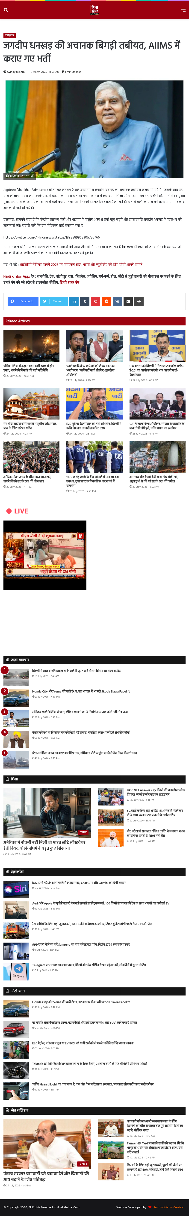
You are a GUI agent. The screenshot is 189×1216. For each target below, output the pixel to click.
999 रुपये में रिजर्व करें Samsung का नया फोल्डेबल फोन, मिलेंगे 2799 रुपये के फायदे (81, 944)
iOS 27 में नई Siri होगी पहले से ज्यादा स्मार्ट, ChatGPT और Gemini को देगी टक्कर (79, 883)
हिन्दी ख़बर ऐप (69, 282)
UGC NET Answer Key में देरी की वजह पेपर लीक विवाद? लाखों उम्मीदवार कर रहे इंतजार (156, 793)
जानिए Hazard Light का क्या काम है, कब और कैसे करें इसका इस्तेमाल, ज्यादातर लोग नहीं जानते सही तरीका (93, 1084)
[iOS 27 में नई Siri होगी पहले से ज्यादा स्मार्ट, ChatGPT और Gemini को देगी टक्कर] (16, 889)
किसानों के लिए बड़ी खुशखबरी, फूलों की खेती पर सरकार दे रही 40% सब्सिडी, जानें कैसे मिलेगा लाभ (155, 1168)
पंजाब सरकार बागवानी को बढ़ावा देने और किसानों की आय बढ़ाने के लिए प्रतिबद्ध (46, 1177)
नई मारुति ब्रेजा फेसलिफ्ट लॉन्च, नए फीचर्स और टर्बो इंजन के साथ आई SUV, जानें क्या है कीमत (84, 1023)
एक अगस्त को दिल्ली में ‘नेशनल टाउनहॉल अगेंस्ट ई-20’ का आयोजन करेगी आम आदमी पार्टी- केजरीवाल (156, 371)
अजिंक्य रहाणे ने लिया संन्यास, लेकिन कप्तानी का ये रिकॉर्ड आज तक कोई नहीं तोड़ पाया (80, 712)
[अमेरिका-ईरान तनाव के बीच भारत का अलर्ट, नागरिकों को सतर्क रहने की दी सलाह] (31, 457)
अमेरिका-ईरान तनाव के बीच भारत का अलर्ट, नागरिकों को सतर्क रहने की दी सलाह (27, 479)
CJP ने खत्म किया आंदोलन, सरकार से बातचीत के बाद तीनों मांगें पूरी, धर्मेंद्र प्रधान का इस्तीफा (157, 426)
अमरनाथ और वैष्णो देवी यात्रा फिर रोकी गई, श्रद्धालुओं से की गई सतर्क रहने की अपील (154, 479)
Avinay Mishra (16, 72)
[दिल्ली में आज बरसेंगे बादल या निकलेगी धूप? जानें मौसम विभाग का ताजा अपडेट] (16, 677)
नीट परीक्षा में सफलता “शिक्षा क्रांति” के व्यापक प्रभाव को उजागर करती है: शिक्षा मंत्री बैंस (156, 834)
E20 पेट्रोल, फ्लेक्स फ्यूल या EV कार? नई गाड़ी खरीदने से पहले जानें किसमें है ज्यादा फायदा (82, 1043)
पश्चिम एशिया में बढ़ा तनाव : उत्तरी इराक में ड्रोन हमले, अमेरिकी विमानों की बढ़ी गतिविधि (28, 368)
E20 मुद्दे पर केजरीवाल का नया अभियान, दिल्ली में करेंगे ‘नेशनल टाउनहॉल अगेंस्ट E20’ (93, 426)
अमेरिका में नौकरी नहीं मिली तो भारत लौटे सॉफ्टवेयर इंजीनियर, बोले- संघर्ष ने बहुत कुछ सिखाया (44, 845)
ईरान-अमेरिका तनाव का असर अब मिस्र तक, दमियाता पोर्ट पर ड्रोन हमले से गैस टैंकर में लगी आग (84, 753)
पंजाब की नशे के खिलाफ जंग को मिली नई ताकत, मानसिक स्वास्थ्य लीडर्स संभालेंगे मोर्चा (81, 732)
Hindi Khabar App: (16, 276)
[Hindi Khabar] (94, 10)
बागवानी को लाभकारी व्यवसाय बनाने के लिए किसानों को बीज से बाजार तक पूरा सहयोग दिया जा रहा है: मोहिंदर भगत (155, 1126)
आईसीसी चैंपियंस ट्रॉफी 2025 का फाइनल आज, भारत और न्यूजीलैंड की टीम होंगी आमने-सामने (81, 265)
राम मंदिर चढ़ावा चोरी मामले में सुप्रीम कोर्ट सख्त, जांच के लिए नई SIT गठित (30, 426)
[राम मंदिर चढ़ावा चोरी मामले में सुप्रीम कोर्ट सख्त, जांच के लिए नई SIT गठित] (31, 403)
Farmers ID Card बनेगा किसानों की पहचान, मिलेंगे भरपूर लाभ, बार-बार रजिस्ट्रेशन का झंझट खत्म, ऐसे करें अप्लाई (155, 1148)
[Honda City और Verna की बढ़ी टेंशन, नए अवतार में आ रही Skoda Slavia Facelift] (16, 698)
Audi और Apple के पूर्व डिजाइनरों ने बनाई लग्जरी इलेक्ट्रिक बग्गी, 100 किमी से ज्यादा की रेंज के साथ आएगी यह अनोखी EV (100, 903)
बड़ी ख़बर (9, 35)
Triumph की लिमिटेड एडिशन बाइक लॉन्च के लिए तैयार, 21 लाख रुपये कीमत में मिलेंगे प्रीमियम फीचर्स (89, 1064)
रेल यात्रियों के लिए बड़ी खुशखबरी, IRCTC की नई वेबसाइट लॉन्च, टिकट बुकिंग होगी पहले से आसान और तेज (92, 924)
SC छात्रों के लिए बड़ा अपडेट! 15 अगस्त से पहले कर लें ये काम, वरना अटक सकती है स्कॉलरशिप (155, 813)
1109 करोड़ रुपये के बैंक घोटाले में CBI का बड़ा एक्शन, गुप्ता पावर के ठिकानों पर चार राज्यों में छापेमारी (92, 482)
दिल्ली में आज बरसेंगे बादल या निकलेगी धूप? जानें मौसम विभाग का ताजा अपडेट (76, 671)
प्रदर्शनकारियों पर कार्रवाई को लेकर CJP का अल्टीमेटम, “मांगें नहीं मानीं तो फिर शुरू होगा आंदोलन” (90, 371)
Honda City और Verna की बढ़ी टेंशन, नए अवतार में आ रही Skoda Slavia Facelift (81, 691)
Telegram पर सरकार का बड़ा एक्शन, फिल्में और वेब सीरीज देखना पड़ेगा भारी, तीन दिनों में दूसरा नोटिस (89, 965)
